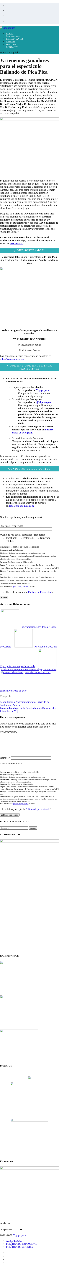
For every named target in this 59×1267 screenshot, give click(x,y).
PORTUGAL (12, 44)
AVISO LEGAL (14, 1240)
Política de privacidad (38, 809)
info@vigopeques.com (12, 359)
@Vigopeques (43, 402)
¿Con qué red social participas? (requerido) (23, 534)
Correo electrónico (11, 763)
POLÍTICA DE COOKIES (19, 1246)
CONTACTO (12, 47)
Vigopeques (42, 390)
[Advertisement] (29, 921)
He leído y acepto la (27, 809)
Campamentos (13, 36)
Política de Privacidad (40, 592)
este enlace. (16, 243)
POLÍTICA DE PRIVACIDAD (21, 1243)
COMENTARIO (8, 732)
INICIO (9, 33)
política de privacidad (20, 586)
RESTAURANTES (14, 39)
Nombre (5, 757)
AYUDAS (10, 41)
